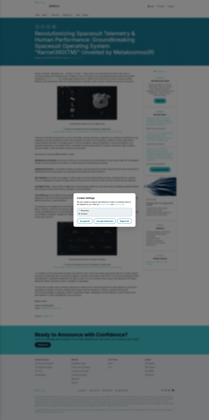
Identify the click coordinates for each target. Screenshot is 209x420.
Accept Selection (105, 221)
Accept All (85, 221)
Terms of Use (119, 204)
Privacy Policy (104, 204)
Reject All (124, 221)
